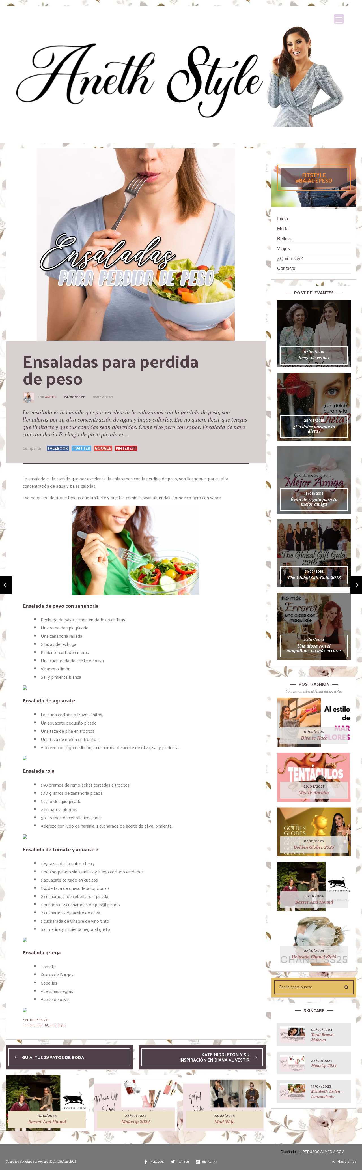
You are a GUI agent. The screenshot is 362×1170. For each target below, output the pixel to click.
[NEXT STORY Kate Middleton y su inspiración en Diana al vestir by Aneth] (356, 585)
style (61, 1025)
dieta (40, 1025)
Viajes (283, 248)
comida (28, 1025)
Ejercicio (29, 1019)
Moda (282, 228)
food (53, 1025)
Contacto (286, 268)
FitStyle (42, 1019)
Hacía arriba (347, 1161)
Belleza (284, 238)
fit (46, 1025)
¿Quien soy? (290, 258)
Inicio (282, 219)
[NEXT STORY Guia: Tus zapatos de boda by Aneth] (6, 585)
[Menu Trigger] (339, 19)
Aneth (50, 397)
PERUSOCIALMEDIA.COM (323, 1152)
